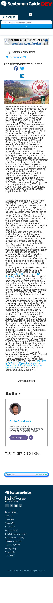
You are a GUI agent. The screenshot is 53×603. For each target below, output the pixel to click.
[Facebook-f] (7, 505)
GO (26, 26)
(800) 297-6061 (11, 501)
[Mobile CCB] (26, 44)
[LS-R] (26, 477)
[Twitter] (11, 505)
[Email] (31, 437)
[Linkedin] (16, 505)
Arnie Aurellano (20, 421)
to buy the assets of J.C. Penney (22, 275)
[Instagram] (20, 505)
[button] (26, 32)
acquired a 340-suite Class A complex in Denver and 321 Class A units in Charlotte (26, 364)
